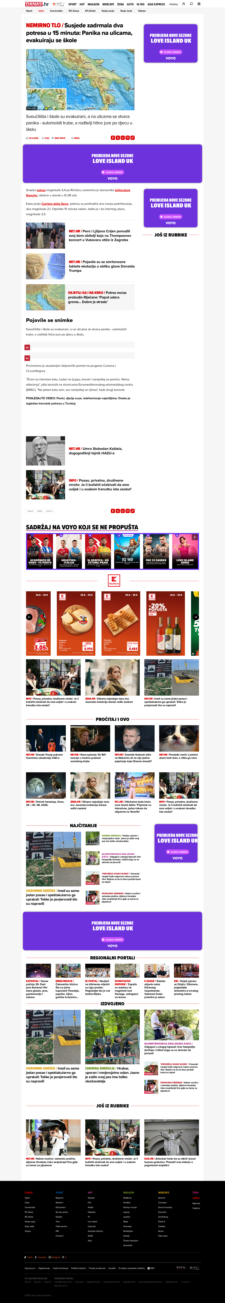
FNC (57, 1231)
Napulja (32, 195)
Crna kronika (56, 11)
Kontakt (112, 1268)
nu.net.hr (185, 1281)
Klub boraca (60, 1207)
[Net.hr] (195, 1268)
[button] (30, 537)
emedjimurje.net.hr (63, 1281)
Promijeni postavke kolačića (132, 1268)
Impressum (30, 1268)
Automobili (127, 1245)
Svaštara (161, 1226)
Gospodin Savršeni (95, 1231)
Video (196, 1198)
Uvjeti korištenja (60, 1268)
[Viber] (128, 138)
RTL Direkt (90, 11)
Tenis (58, 1221)
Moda (125, 1221)
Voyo (90, 1240)
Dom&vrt (126, 1202)
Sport (72, 4)
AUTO (130, 4)
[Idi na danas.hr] (37, 4)
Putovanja (127, 1226)
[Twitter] (118, 138)
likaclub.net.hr (61, 1285)
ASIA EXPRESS (156, 4)
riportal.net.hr (129, 1281)
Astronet (161, 1197)
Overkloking (163, 1216)
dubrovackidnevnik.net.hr (151, 1281)
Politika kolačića (78, 1268)
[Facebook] (113, 138)
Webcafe (108, 4)
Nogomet (59, 1197)
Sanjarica (196, 1208)
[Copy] (132, 138)
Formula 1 (59, 1235)
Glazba (90, 1207)
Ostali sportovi (61, 1226)
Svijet (41, 11)
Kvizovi (161, 1231)
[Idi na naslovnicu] (58, 7)
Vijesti (29, 11)
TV (89, 1216)
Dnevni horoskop (165, 1207)
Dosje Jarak (126, 11)
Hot (82, 4)
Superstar (92, 1226)
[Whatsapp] (123, 138)
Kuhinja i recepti (130, 1207)
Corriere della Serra (54, 203)
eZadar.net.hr (172, 1281)
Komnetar (162, 1212)
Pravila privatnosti (97, 1268)
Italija (39, 510)
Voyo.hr (47, 1281)
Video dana (162, 1235)
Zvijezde (91, 1197)
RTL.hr (28, 1281)
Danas (29, 1192)
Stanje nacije (108, 11)
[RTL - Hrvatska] (181, 1268)
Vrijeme (142, 11)
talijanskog (122, 190)
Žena (120, 4)
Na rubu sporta (62, 1212)
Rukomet (59, 1202)
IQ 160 (140, 4)
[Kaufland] (112, 580)
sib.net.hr (79, 1281)
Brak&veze (127, 1197)
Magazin (93, 4)
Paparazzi (91, 1212)
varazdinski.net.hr (111, 1281)
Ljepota (126, 1212)
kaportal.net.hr (93, 1281)
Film (89, 1202)
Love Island (92, 1221)
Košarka (59, 1216)
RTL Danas (74, 11)
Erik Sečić (60, 138)
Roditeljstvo (128, 1231)
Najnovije (196, 1203)
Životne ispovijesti (130, 1240)
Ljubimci (126, 1216)
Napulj (30, 510)
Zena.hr (37, 1281)
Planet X (161, 1221)
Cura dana (162, 1202)
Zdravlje (126, 1235)
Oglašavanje (44, 1268)
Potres (49, 510)
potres (41, 190)
